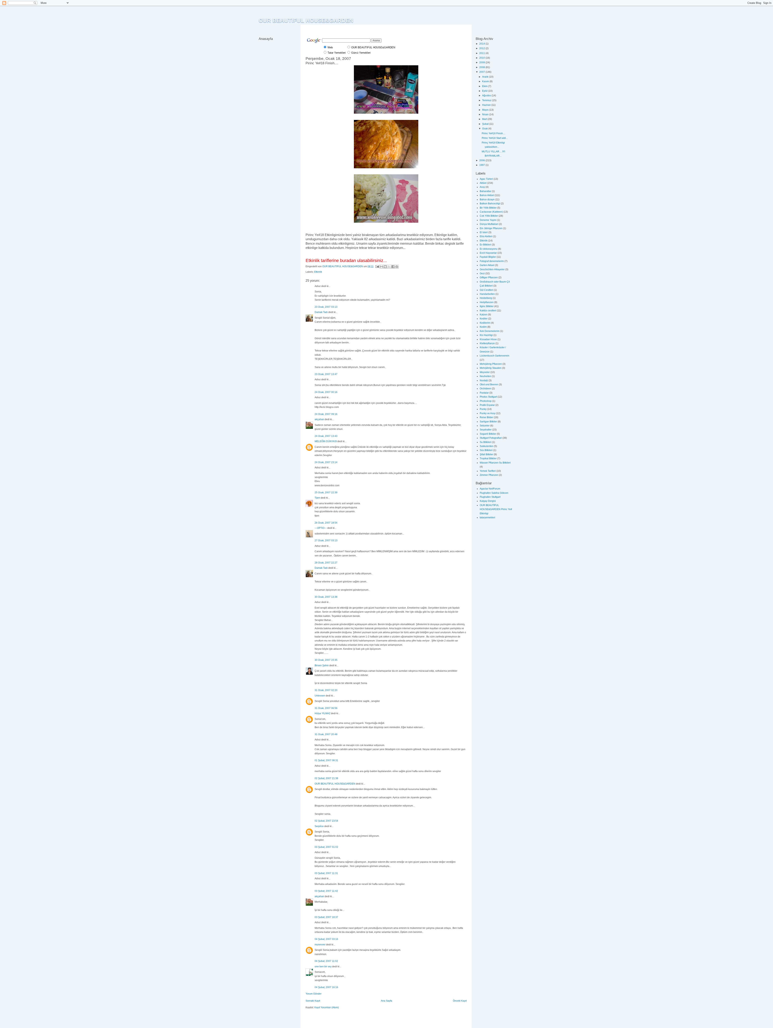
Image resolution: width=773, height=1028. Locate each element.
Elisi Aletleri (486, 236)
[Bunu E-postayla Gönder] (381, 267)
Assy (482, 187)
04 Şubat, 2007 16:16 (326, 987)
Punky (483, 409)
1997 (482, 165)
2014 (482, 43)
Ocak (485, 128)
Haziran (486, 105)
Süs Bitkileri (486, 450)
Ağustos (487, 95)
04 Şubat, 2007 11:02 (326, 961)
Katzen (483, 314)
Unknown (320, 695)
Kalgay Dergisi (488, 501)
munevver (320, 944)
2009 (482, 62)
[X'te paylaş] (389, 267)
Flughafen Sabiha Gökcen (494, 493)
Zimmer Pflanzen (489, 475)
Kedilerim (485, 322)
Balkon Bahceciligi (490, 203)
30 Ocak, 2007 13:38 (326, 597)
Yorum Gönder (313, 993)
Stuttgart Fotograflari (491, 438)
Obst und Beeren (489, 384)
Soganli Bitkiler (488, 433)
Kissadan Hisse (488, 339)
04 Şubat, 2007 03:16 (326, 939)
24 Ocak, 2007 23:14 (326, 462)
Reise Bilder (486, 417)
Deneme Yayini (488, 220)
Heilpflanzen (487, 302)
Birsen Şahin (322, 665)
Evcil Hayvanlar (488, 253)
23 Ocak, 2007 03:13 (326, 307)
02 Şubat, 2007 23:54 (326, 820)
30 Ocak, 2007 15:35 (326, 660)
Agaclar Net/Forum (490, 488)
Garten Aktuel (487, 265)
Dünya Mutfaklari (489, 224)
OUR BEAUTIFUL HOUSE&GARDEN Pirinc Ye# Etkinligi (496, 509)
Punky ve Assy (487, 413)
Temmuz (487, 100)
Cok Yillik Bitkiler (489, 215)
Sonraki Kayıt (313, 1000)
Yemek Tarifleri (488, 471)
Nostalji (484, 380)
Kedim (483, 326)
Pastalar (484, 392)
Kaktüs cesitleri (488, 310)
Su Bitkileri (485, 442)
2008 (482, 67)
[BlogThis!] (385, 267)
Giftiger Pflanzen (489, 277)
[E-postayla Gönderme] (377, 266)
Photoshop (486, 401)
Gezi (482, 273)
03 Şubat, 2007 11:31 (326, 873)
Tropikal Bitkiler (488, 458)
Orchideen (485, 388)
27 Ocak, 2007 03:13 (326, 540)
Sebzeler (485, 425)
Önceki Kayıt (460, 1000)
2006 (482, 160)
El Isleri (484, 232)
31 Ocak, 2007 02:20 (326, 690)
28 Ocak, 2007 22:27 (326, 562)
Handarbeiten (487, 294)
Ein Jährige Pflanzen (491, 228)
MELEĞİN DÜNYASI (326, 441)
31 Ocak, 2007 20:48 (326, 734)
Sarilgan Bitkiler (488, 421)
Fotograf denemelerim (492, 261)
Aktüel (483, 183)
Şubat (485, 124)
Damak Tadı (321, 312)
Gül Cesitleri (486, 290)
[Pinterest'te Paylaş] (397, 267)
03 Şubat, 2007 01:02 (326, 847)
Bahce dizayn (487, 199)
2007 (482, 72)
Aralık (485, 76)
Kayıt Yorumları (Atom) (326, 1007)
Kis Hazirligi (486, 335)
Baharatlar (485, 191)
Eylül (485, 90)
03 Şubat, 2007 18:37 (326, 917)
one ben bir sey (323, 966)
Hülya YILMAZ (322, 713)
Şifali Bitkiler (486, 454)
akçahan (319, 419)
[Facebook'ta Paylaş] (393, 267)
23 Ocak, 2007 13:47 (326, 374)
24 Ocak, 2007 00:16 (326, 392)
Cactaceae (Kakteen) (491, 211)
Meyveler (485, 372)
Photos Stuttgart (488, 396)
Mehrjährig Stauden (490, 368)
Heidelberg (486, 298)
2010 (482, 57)
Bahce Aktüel (487, 195)
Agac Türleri (486, 179)
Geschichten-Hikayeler (492, 269)
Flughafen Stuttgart (490, 497)
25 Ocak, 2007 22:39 (326, 492)
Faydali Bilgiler (488, 257)
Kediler (484, 318)
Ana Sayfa (386, 1000)
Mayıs (485, 109)
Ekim (485, 86)
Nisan (485, 114)
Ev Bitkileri (485, 244)
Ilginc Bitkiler (487, 306)
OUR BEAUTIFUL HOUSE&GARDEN (306, 21)
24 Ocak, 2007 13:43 (326, 436)
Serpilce (319, 826)
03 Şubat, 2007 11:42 (326, 891)
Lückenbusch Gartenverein (494, 355)
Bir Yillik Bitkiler (488, 207)
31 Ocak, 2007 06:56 (326, 708)
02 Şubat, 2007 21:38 (326, 778)
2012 (482, 48)
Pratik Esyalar (487, 405)
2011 (482, 53)
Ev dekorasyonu (488, 248)
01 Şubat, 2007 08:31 (326, 760)
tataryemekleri (487, 517)
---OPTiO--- (321, 528)
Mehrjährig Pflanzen (491, 364)
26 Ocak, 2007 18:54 (326, 522)
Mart (485, 119)
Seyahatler (486, 429)
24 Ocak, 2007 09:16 (326, 414)
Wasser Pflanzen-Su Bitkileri (495, 462)
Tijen (317, 497)
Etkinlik (318, 271)
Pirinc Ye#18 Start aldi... (495, 138)
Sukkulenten (486, 446)
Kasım (486, 81)
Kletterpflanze (487, 343)
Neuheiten (485, 376)
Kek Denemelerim (489, 331)
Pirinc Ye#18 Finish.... (493, 133)
